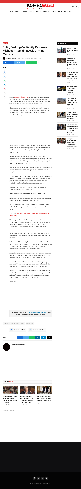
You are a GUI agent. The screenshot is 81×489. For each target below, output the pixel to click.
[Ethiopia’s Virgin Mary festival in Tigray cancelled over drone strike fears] (10, 390)
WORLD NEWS (67, 11)
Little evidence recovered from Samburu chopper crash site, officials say (72, 102)
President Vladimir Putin (21, 97)
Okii (49, 483)
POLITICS (38, 11)
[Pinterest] (4, 88)
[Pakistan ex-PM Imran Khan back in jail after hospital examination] (44, 390)
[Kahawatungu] (40, 6)
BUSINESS (17, 11)
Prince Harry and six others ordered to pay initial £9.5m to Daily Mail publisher (72, 128)
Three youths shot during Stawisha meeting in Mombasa (72, 89)
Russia (22, 323)
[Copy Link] (4, 96)
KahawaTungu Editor (12, 58)
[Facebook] (4, 72)
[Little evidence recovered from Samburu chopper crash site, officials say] (61, 101)
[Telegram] (4, 84)
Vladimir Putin (29, 323)
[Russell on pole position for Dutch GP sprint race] (61, 50)
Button (74, 6)
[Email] (4, 92)
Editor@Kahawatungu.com (37, 312)
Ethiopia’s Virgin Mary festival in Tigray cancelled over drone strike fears (10, 399)
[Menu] (3, 6)
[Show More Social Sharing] (38, 62)
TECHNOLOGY (46, 11)
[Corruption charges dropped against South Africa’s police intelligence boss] (61, 141)
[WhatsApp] (4, 80)
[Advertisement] (40, 28)
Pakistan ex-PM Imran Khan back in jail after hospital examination (44, 398)
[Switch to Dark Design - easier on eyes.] (76, 1)
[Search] (78, 1)
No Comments (29, 58)
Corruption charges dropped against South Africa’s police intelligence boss (72, 142)
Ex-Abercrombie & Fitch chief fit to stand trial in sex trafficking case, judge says (27, 399)
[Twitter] (4, 76)
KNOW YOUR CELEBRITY (28, 11)
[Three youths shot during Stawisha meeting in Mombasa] (61, 88)
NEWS (11, 11)
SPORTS (53, 11)
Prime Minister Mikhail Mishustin (11, 323)
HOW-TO (60, 11)
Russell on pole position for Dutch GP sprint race (72, 50)
